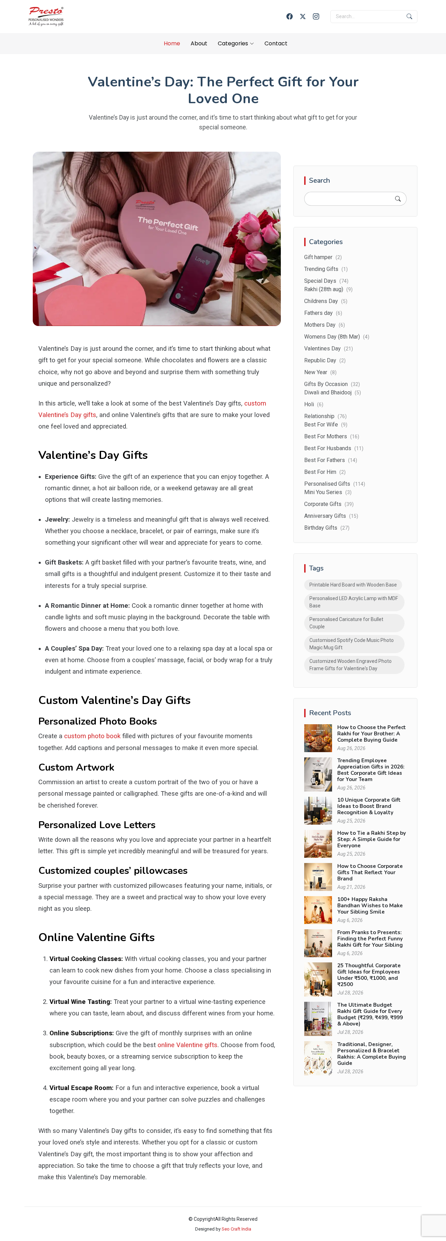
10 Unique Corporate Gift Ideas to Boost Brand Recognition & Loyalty (369, 806)
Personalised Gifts (334, 483)
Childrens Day (325, 301)
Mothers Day (324, 324)
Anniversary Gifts (331, 516)
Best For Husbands (333, 448)
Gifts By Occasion (332, 384)
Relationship (325, 416)
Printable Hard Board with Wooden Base (353, 585)
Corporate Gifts (329, 504)
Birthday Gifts (326, 527)
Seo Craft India (236, 1229)
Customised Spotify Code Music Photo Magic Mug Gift (351, 643)
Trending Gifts (326, 269)
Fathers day (323, 313)
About (199, 43)
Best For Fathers (330, 460)
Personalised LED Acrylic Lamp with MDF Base (353, 602)
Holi (313, 404)
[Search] (398, 198)
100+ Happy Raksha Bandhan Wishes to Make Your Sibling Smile (370, 905)
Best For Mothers (331, 436)
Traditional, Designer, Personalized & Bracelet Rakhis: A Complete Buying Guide (371, 1054)
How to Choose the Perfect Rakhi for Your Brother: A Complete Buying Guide (371, 733)
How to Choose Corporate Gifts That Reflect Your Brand (370, 872)
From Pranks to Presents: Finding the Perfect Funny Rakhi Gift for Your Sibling (370, 938)
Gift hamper (323, 257)
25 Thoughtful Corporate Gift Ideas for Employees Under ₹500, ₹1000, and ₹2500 (369, 975)
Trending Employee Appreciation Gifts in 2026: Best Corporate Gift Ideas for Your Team (371, 770)
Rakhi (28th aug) (328, 289)
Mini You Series (328, 492)
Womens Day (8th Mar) (336, 336)
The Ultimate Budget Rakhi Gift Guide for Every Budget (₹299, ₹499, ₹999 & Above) (370, 1014)
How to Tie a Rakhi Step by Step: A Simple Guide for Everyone (371, 839)
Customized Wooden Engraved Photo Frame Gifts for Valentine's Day (350, 664)
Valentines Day (328, 348)
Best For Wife (325, 424)
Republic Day (325, 360)
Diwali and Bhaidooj (332, 392)
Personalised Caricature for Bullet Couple (346, 622)
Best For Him (325, 472)
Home (172, 43)
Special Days (326, 281)
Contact (275, 43)
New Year (320, 372)
